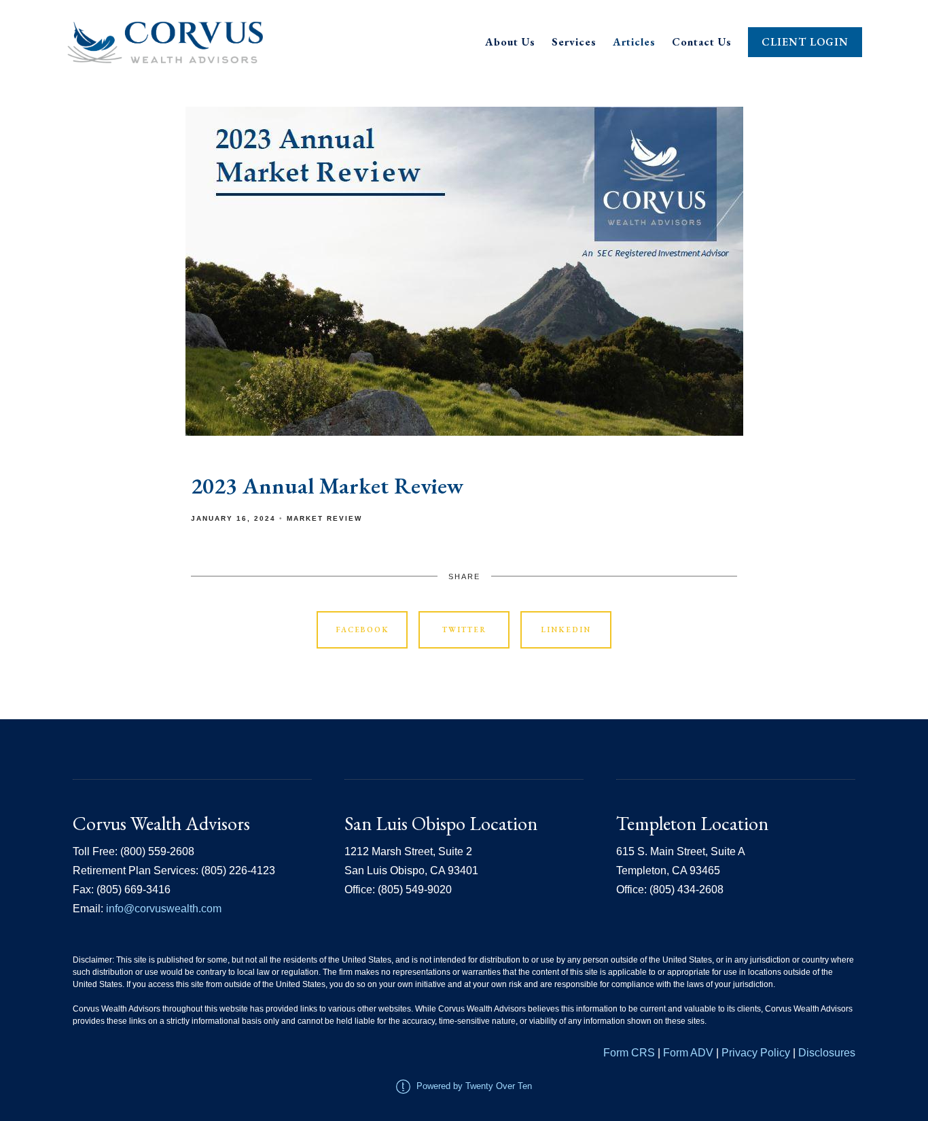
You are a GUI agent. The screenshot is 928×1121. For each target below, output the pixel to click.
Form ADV (688, 1052)
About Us (510, 42)
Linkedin (566, 629)
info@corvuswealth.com (163, 908)
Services (574, 42)
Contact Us (702, 42)
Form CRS (629, 1052)
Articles (634, 42)
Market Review (324, 518)
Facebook (362, 629)
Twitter (464, 629)
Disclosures (826, 1052)
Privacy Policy (757, 1052)
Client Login (805, 42)
